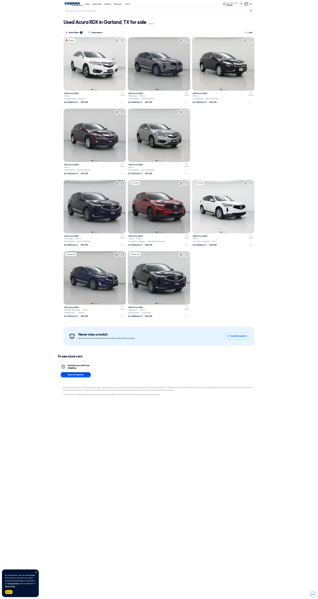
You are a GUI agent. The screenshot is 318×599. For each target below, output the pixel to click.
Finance (107, 4)
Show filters (75, 32)
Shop (87, 4)
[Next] (123, 64)
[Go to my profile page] (248, 3)
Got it (8, 592)
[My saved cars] (241, 3)
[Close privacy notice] (36, 572)
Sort (250, 32)
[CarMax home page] (73, 4)
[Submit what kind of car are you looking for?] (250, 10)
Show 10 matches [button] (75, 374)
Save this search (238, 335)
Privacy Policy (13, 583)
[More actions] (122, 102)
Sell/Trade (97, 4)
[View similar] (116, 40)
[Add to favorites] (122, 40)
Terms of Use (10, 586)
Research (118, 4)
